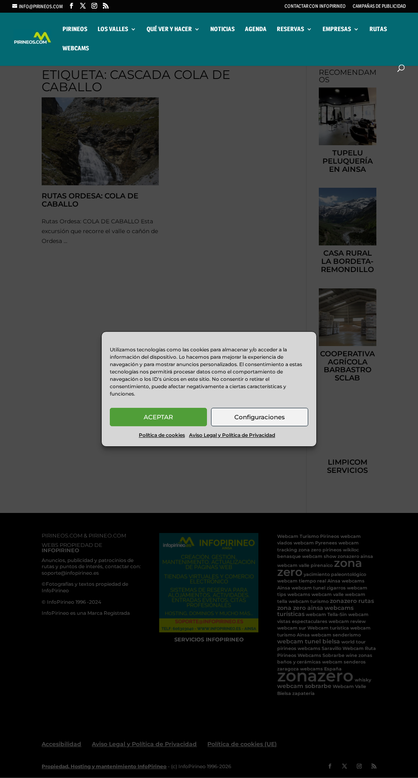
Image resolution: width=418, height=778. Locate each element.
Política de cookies (162, 435)
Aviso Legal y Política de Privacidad (232, 435)
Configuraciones (259, 417)
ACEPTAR (158, 417)
